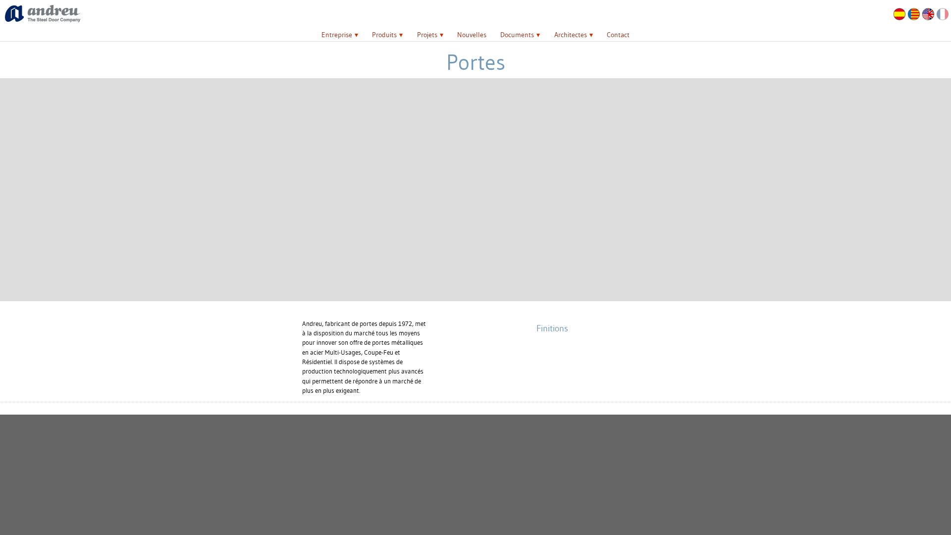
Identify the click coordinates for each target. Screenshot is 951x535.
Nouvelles (471, 34)
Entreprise (336, 34)
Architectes (570, 34)
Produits (384, 34)
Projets (427, 34)
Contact (618, 34)
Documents (517, 34)
